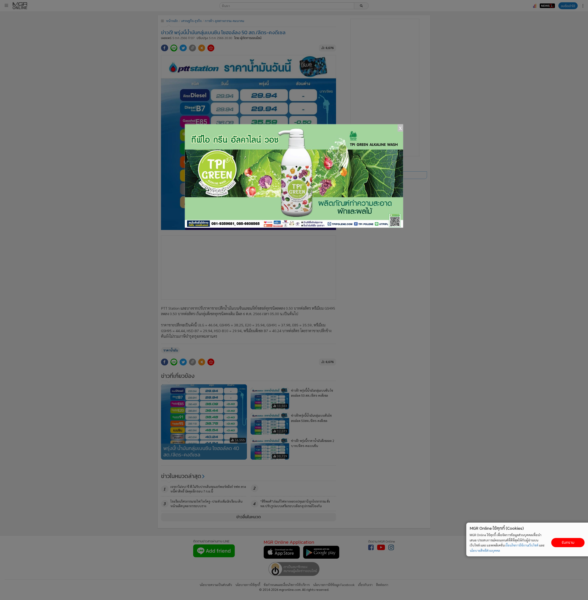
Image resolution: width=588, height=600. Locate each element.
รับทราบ (568, 542)
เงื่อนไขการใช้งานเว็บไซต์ (521, 545)
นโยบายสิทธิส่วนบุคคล (485, 550)
